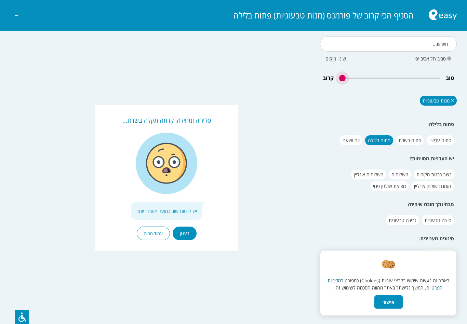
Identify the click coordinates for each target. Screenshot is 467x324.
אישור (389, 302)
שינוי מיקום (335, 58)
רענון (184, 233)
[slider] (389, 78)
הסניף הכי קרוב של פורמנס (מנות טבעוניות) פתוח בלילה (324, 15)
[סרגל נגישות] (22, 317)
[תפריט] (14, 16)
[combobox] (388, 44)
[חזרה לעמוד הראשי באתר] (443, 15)
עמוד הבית (153, 233)
